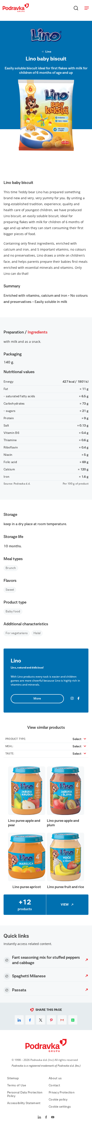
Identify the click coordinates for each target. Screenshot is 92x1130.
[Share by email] (62, 1020)
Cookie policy (58, 1099)
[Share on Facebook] (29, 1020)
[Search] (76, 8)
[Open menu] (86, 8)
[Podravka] (16, 11)
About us (55, 1078)
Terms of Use (16, 1085)
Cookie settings (60, 1106)
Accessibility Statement (23, 1103)
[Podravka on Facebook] (46, 1117)
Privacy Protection (62, 1092)
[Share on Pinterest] (51, 1020)
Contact (54, 1085)
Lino (48, 51)
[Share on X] (40, 1020)
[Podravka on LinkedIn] (39, 1117)
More (37, 698)
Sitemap (13, 1078)
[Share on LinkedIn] (19, 1020)
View (65, 904)
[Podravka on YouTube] (52, 1117)
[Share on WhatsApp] (72, 1020)
